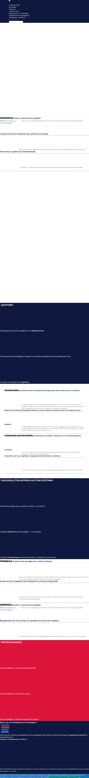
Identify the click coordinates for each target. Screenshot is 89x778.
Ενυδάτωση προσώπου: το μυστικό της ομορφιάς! (6, 68)
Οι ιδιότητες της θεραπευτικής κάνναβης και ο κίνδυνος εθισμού (26, 561)
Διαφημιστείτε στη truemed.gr (30, 735)
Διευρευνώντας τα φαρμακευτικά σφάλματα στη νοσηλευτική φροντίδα (29, 581)
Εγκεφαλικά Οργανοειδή (6, 52)
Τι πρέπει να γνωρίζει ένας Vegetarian (14, 382)
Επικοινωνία (5, 735)
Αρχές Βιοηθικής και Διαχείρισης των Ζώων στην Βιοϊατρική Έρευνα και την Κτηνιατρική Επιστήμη (6, 95)
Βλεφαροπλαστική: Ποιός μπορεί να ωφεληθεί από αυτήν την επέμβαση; (29, 620)
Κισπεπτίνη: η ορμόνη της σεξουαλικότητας (18, 151)
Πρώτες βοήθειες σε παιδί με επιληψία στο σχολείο (19, 719)
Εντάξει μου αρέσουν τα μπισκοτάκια (58, 777)
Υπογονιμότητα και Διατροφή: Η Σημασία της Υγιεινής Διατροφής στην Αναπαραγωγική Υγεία (35, 356)
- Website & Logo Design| (42, 772)
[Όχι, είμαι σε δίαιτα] (79, 777)
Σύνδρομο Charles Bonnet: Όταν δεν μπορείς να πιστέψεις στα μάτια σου (28, 557)
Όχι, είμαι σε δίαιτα (73, 777)
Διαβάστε (5, 48)
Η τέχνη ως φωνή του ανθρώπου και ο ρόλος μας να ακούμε (24, 134)
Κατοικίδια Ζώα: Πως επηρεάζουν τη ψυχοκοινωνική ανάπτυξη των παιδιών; (32, 456)
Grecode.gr (23, 739)
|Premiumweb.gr (33, 772)
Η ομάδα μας (14, 735)
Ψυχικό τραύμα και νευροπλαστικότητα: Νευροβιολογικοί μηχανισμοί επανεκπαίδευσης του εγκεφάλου (10, 33)
